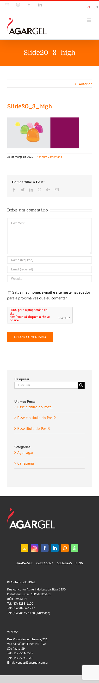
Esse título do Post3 (33, 428)
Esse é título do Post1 (35, 406)
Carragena (25, 463)
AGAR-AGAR (24, 563)
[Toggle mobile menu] (89, 20)
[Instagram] (34, 548)
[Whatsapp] (74, 548)
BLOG (79, 563)
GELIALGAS (64, 563)
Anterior (85, 84)
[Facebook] (45, 548)
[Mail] (24, 548)
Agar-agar (25, 452)
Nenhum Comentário (49, 156)
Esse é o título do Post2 (36, 417)
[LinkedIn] (55, 548)
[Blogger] (65, 548)
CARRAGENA (44, 563)
